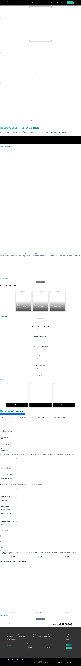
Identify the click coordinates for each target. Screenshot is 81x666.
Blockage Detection (13, 396)
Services (27, 2)
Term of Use (68, 662)
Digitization (59, 630)
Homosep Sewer (11, 643)
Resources (34, 2)
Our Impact (49, 647)
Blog (28, 649)
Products (21, 2)
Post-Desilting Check (23, 390)
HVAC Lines (21, 394)
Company (41, 2)
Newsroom (29, 645)
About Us (48, 645)
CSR (47, 649)
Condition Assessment (13, 395)
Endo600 (67, 637)
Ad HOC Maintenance (23, 396)
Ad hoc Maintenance (37, 636)
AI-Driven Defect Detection (60, 392)
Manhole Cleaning (35, 391)
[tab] (4, 414)
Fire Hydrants (21, 395)
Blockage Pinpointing (13, 394)
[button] (23, 2)
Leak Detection (12, 390)
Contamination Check (13, 391)
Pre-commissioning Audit (22, 637)
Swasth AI (70, 2)
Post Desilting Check (22, 636)
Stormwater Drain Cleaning (37, 395)
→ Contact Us (63, 2)
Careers (48, 650)
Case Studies (29, 647)
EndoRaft (67, 639)
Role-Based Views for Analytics (61, 395)
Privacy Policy (61, 662)
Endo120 (67, 634)
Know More (35, 399)
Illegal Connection (12, 393)
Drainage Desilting (35, 394)
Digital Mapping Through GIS (61, 394)
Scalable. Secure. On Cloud (60, 396)
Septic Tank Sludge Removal (37, 393)
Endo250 (67, 636)
